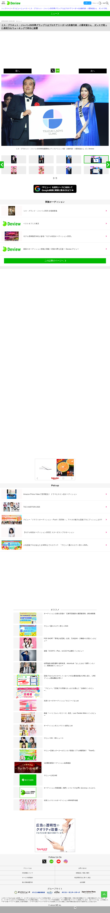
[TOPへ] (104, 894)
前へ (17, 71)
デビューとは (27, 868)
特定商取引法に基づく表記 (82, 877)
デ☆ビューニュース (20, 8)
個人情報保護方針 (27, 882)
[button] (108, 164)
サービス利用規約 (27, 877)
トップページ (6, 8)
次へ (93, 71)
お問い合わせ (82, 868)
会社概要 (82, 882)
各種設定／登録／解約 (82, 873)
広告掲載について (27, 873)
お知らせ (87, 3)
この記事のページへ (54, 261)
